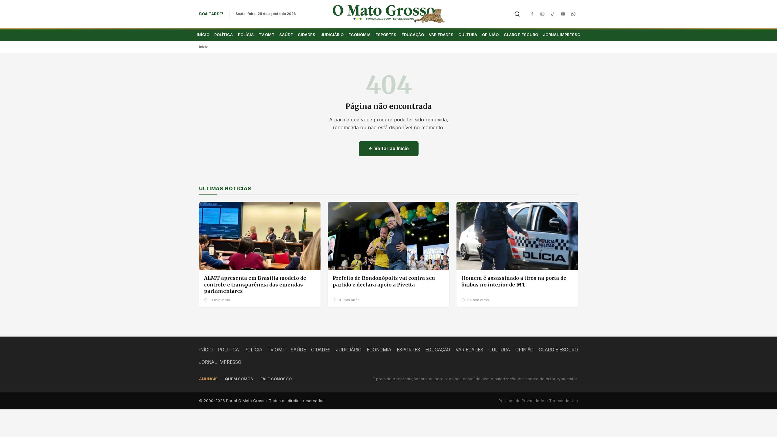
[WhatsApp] (573, 14)
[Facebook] (532, 14)
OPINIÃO (490, 34)
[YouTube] (563, 14)
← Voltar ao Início (388, 148)
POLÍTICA (223, 34)
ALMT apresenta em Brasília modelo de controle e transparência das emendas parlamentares (255, 284)
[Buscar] (517, 13)
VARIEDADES (441, 34)
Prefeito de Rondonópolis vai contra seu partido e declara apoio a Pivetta (384, 281)
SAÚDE (286, 34)
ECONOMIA (359, 34)
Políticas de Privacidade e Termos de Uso (538, 400)
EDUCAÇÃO (413, 34)
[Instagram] (542, 14)
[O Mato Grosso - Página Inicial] (389, 14)
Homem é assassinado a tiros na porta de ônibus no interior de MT (513, 281)
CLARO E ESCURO (521, 34)
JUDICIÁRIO (332, 34)
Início (204, 47)
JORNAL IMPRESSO (561, 34)
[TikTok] (552, 14)
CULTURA (467, 34)
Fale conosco (276, 379)
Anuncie (208, 379)
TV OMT (266, 34)
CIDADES (306, 34)
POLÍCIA (246, 34)
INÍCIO (203, 34)
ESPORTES (385, 34)
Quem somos (239, 379)
